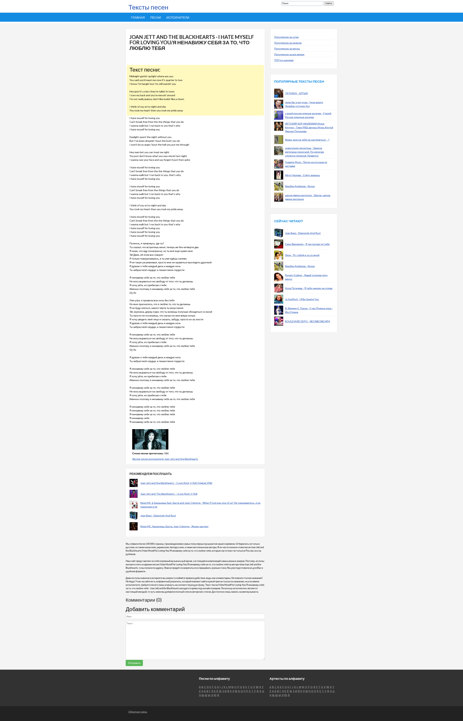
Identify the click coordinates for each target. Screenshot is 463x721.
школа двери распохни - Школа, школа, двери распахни (308, 197)
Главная (138, 17)
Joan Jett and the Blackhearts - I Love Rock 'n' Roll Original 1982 (176, 482)
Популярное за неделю (288, 42)
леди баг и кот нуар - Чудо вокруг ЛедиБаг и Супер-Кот (304, 104)
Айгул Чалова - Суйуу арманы (302, 175)
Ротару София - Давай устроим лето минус (306, 277)
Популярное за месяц (287, 48)
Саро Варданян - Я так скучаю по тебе (307, 244)
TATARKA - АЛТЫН (296, 93)
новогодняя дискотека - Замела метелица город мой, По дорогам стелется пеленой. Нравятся (304, 151)
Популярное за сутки (286, 37)
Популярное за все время (289, 54)
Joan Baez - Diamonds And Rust (158, 515)
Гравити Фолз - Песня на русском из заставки (306, 164)
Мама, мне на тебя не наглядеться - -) (307, 139)
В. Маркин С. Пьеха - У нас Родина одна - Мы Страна (309, 310)
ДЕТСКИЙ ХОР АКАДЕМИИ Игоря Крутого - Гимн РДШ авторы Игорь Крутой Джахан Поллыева (309, 127)
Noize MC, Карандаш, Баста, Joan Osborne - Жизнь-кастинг (174, 526)
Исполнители (177, 17)
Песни (155, 17)
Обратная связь (137, 711)
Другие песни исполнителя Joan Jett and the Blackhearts (165, 458)
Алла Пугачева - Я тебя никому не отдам (308, 288)
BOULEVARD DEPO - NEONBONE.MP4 (307, 321)
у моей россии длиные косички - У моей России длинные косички (308, 115)
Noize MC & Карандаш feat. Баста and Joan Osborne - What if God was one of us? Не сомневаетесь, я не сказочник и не (200, 504)
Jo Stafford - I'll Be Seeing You (302, 299)
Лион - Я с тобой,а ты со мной (302, 255)
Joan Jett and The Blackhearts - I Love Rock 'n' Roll (168, 493)
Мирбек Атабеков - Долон (300, 186)
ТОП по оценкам (284, 60)
